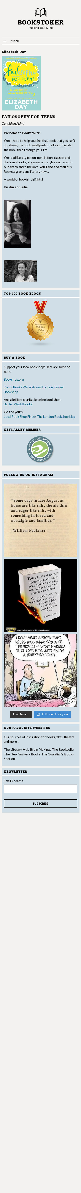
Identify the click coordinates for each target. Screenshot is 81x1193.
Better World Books (18, 404)
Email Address (13, 781)
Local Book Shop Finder (20, 416)
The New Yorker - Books (22, 754)
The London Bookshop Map (56, 416)
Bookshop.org (14, 379)
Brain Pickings (41, 749)
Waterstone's (32, 387)
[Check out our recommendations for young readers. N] (40, 670)
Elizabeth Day (14, 52)
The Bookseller (63, 749)
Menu (14, 41)
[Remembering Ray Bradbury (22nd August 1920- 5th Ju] (40, 595)
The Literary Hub (16, 749)
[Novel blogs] (40, 324)
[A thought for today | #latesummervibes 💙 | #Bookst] (40, 520)
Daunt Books (13, 387)
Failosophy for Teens (29, 117)
